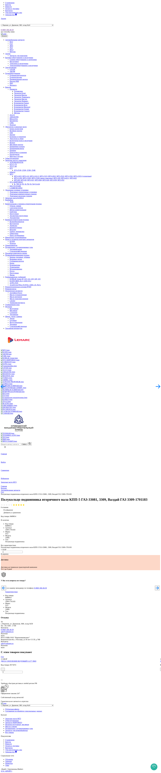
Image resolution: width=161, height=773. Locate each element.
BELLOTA (14, 119)
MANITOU (14, 121)
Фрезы (12, 275)
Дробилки (13, 226)
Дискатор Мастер (20, 99)
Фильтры (8, 307)
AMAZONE (14, 117)
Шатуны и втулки (16, 156)
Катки (12, 263)
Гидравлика (18, 91)
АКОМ (12, 71)
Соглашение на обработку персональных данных (23, 711)
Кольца (12, 143)
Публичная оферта (12, 709)
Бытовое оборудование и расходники (19, 58)
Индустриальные (16, 322)
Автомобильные (16, 249)
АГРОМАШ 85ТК (16, 162)
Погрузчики (14, 214)
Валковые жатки (16, 259)
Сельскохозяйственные (18, 251)
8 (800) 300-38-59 (7, 30)
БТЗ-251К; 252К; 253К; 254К (24, 170)
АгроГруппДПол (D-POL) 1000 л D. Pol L (25, 285)
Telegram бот (10, 15)
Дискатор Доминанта (22, 97)
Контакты (9, 11)
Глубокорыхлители (17, 261)
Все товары (9, 732)
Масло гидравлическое (18, 295)
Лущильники (14, 267)
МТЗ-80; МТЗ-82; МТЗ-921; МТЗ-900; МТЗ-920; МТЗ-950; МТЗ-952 (39, 180)
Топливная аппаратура (13, 328)
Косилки (13, 229)
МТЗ (11, 174)
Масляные (13, 311)
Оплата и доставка (12, 9)
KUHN (12, 241)
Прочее (12, 135)
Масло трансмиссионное (19, 299)
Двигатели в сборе (17, 139)
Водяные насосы (16, 131)
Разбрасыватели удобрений (15, 277)
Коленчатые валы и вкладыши (21, 141)
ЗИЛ (11, 46)
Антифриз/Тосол (16, 293)
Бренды (8, 5)
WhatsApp (9, 763)
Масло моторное (16, 297)
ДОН (11, 202)
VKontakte (9, 759)
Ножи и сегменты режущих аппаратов (19, 239)
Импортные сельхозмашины (15, 237)
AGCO (12, 115)
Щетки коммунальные (18, 210)
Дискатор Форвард (21, 101)
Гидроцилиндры (16, 77)
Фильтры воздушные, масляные (17, 724)
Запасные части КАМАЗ (14, 198)
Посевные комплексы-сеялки (16, 253)
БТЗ (11, 168)
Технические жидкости (14, 291)
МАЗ (11, 50)
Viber (7, 765)
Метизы (13, 52)
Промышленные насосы (19, 79)
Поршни (13, 150)
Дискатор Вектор (20, 95)
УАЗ (11, 48)
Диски (12, 318)
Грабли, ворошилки (17, 231)
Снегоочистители (16, 208)
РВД (11, 83)
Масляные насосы (16, 144)
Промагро (13, 89)
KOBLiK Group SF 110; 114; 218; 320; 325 (25, 279)
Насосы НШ (14, 81)
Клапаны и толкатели (18, 137)
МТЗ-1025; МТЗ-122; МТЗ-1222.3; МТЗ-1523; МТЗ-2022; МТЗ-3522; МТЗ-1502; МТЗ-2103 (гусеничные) (53, 176)
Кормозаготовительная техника (17, 220)
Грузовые (13, 320)
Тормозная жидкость (17, 303)
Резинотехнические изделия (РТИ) (18, 287)
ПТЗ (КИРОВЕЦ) (16, 182)
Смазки (12, 301)
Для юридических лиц (13, 13)
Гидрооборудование (12, 73)
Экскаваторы (14, 218)
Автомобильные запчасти (15, 40)
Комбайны (9, 200)
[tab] (11, 592)
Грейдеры (13, 212)
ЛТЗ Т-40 (13, 166)
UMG (12, 123)
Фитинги (13, 85)
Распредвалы (14, 154)
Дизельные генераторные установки (23, 192)
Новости (8, 7)
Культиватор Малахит (22, 107)
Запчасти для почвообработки (16, 730)
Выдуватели (14, 224)
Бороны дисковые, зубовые (20, 257)
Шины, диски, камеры (13, 316)
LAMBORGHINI (16, 188)
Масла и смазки (11, 726)
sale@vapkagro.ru (7, 632)
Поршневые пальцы (17, 146)
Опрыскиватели (11, 245)
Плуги (12, 271)
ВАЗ (11, 42)
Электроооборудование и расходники (24, 65)
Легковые (13, 324)
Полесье (13, 125)
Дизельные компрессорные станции (23, 194)
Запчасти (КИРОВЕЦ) (13, 722)
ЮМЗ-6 (12, 172)
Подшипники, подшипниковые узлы (19, 247)
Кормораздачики (16, 227)
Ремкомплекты (10, 289)
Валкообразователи (17, 222)
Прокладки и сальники (18, 152)
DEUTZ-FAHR (15, 186)
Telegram (8, 761)
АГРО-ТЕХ (14, 283)
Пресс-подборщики (17, 235)
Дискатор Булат (20, 93)
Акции (3, 18)
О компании (9, 3)
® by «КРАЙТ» (6, 771)
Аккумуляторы (10, 67)
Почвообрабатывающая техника (17, 255)
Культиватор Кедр (20, 105)
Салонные (13, 312)
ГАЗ (11, 44)
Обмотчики (14, 233)
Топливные (14, 314)
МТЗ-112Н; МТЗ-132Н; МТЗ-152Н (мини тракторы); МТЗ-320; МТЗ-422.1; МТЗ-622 (45, 178)
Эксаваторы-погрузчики (19, 216)
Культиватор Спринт (22, 111)
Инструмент (14, 61)
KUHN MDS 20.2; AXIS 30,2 (20, 281)
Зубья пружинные (12, 158)
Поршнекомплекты (17, 148)
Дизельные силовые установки (16, 190)
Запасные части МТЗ (9, 482)
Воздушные (14, 309)
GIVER (12, 69)
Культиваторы (15, 265)
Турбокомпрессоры (12, 305)
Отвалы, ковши (15, 206)
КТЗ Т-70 (13, 164)
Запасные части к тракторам (15, 160)
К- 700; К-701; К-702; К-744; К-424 (27, 184)
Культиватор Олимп (21, 109)
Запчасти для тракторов (18, 56)
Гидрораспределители (18, 75)
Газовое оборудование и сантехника (23, 60)
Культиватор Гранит (21, 103)
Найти (24, 444)
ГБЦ (11, 133)
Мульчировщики (16, 269)
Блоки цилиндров (16, 129)
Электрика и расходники (19, 63)
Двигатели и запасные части (16, 127)
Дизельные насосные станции (21, 196)
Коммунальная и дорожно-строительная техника (23, 204)
